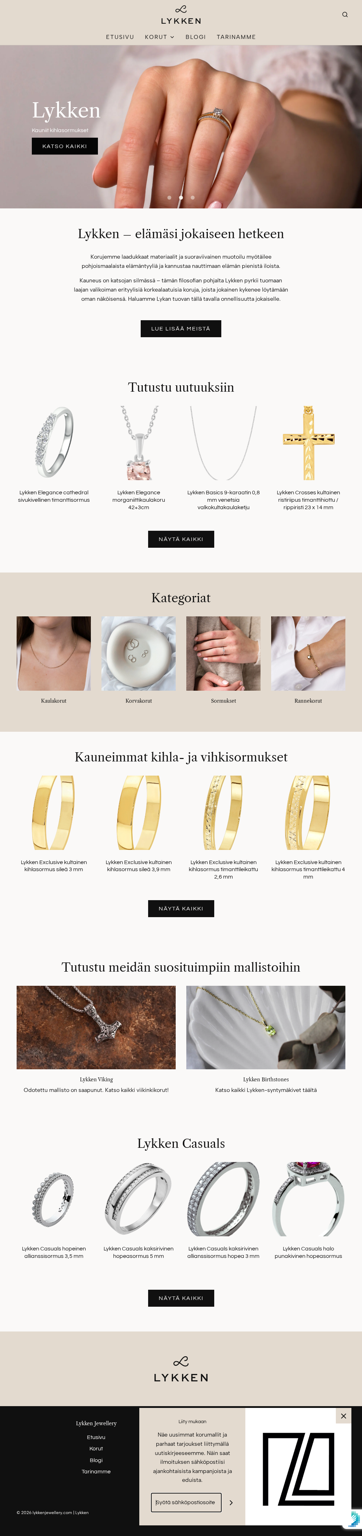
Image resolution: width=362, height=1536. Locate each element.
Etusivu (120, 37)
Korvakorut (138, 701)
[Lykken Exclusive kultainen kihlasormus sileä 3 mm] (53, 812)
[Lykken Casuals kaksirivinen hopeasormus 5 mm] (138, 1199)
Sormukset (223, 701)
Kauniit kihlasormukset (60, 130)
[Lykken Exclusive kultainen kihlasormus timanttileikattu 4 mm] (308, 812)
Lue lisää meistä (181, 329)
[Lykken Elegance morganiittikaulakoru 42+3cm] (138, 442)
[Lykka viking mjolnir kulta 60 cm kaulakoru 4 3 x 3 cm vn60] (96, 1027)
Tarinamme (236, 37)
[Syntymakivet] (265, 1027)
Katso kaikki (64, 145)
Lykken (66, 110)
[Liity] (231, 1502)
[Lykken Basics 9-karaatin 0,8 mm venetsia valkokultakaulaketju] (223, 442)
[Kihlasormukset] (181, 126)
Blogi (196, 37)
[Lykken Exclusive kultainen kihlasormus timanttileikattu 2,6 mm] (223, 812)
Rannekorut (308, 701)
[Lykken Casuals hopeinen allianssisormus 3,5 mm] (54, 1199)
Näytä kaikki (181, 539)
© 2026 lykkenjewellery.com (44, 1512)
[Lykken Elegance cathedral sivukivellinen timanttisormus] (54, 442)
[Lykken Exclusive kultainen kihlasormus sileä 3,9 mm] (138, 812)
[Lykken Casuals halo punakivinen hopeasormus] (308, 1199)
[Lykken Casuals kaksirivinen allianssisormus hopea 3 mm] (223, 1199)
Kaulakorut (53, 701)
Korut (96, 1448)
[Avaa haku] (345, 14)
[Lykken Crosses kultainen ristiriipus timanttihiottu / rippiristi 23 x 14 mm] (308, 442)
